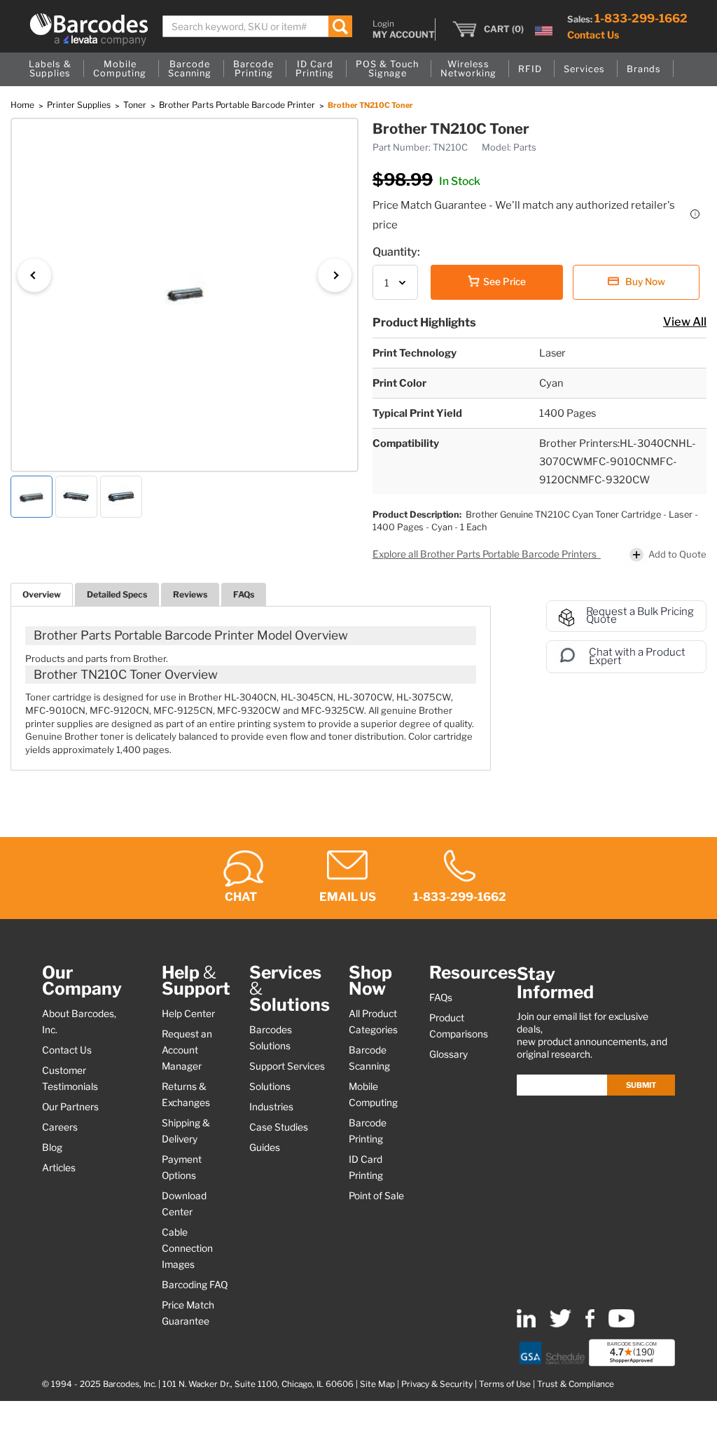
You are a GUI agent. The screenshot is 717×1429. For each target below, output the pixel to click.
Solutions (270, 1086)
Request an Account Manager (187, 1050)
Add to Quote (677, 554)
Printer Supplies (80, 104)
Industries (271, 1106)
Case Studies (278, 1127)
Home (23, 104)
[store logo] (88, 29)
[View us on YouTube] (621, 1324)
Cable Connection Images (187, 1248)
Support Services (287, 1066)
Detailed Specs (117, 594)
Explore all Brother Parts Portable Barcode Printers (486, 554)
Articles (59, 1167)
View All (684, 322)
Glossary (448, 1054)
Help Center (188, 1013)
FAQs (243, 594)
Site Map (377, 1384)
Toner (135, 104)
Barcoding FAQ (195, 1284)
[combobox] (257, 26)
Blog (52, 1147)
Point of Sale (376, 1195)
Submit (641, 1085)
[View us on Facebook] (589, 1324)
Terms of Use (505, 1384)
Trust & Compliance (575, 1384)
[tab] (42, 594)
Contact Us (593, 35)
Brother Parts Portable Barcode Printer (238, 104)
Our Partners (70, 1106)
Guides (264, 1147)
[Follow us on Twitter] (560, 1324)
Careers (60, 1127)
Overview (41, 594)
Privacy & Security (437, 1384)
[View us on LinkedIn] (526, 1324)
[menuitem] (50, 69)
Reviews (190, 594)
